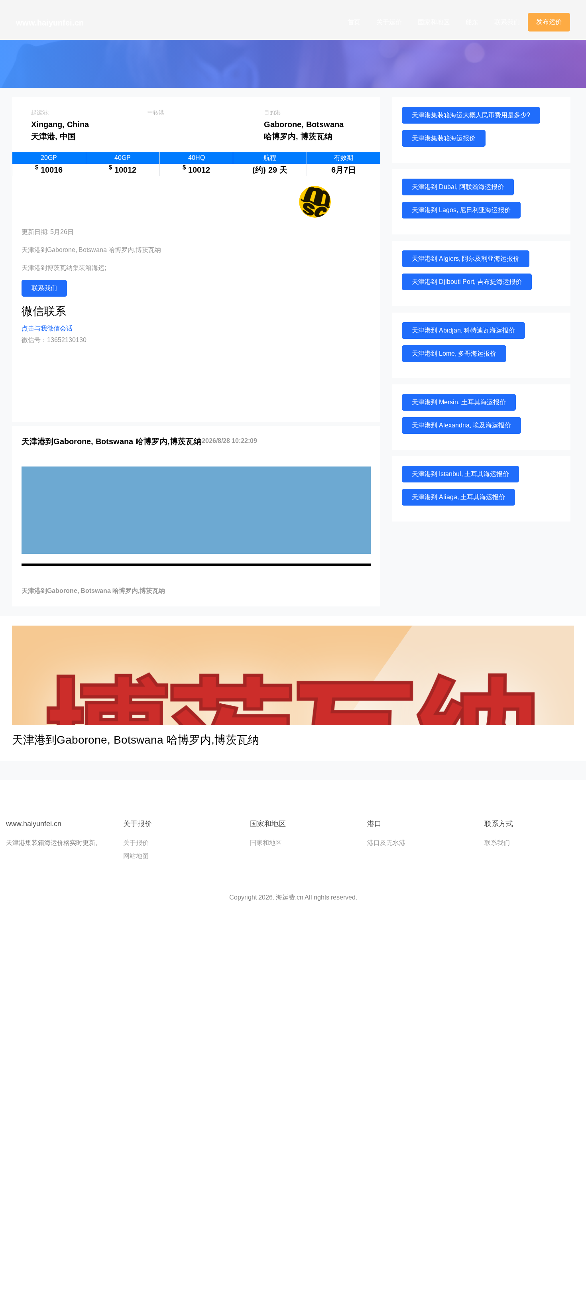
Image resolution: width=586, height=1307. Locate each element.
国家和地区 (434, 22)
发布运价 (549, 21)
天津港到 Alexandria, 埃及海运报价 (461, 425)
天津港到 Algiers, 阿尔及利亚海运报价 (465, 258)
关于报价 (136, 842)
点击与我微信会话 (47, 328)
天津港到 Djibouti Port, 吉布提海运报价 (467, 281)
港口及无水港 (386, 842)
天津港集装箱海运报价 (444, 138)
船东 (472, 22)
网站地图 (136, 855)
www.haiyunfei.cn (50, 22)
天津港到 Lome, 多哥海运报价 (454, 353)
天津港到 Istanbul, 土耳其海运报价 (460, 473)
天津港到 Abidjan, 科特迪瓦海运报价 (463, 330)
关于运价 (389, 22)
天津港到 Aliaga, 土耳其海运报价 (458, 497)
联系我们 (507, 22)
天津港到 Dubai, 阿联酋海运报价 (458, 186)
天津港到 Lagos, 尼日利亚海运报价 (461, 210)
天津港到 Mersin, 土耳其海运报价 (459, 402)
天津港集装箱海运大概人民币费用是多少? (471, 115)
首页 (354, 22)
